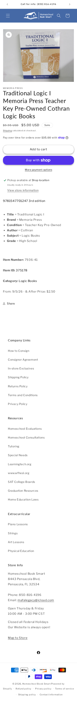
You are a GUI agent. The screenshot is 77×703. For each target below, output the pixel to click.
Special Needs (18, 455)
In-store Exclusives (21, 368)
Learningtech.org (19, 464)
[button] (8, 15)
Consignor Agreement (23, 359)
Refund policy (23, 688)
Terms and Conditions (23, 395)
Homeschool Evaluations (25, 428)
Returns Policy (17, 386)
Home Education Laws (23, 499)
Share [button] (11, 303)
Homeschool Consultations (26, 437)
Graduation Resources (23, 490)
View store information (22, 190)
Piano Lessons (18, 524)
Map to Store (17, 638)
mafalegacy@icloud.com (36, 600)
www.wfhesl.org (18, 473)
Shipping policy (27, 694)
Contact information (51, 694)
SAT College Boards (21, 481)
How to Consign (18, 350)
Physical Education (21, 551)
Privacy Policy (17, 404)
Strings (13, 533)
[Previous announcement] (7, 4)
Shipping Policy (18, 377)
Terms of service (64, 688)
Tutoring (13, 446)
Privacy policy (43, 688)
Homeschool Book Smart (36, 683)
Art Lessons (16, 542)
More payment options (38, 169)
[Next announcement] (69, 4)
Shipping (7, 130)
